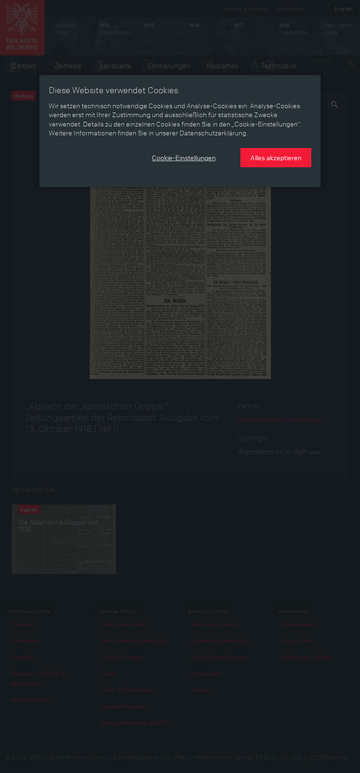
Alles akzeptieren (275, 157)
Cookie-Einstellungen (184, 157)
